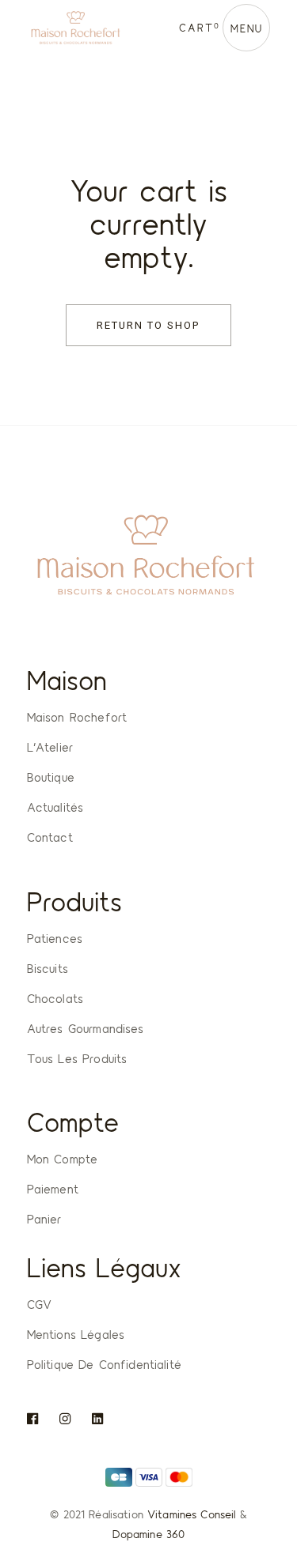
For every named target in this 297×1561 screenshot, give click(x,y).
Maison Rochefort (77, 717)
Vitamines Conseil (191, 1514)
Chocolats (55, 998)
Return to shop (148, 325)
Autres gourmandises (85, 1028)
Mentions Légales (75, 1334)
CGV (39, 1304)
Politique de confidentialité (104, 1364)
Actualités (55, 807)
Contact (50, 837)
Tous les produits (77, 1058)
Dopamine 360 (148, 1533)
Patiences (54, 938)
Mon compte (62, 1159)
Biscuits (47, 968)
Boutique (50, 777)
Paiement (52, 1189)
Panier (44, 1219)
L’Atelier (50, 747)
